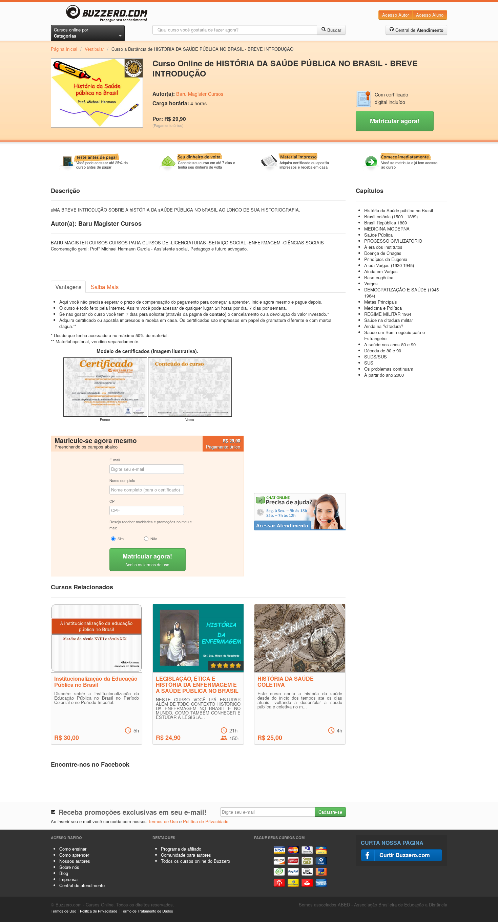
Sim (121, 538)
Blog (63, 873)
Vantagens (68, 287)
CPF (113, 501)
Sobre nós (69, 867)
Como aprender (74, 855)
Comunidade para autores (186, 855)
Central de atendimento (82, 885)
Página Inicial (64, 49)
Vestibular (94, 49)
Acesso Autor (395, 15)
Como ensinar (72, 849)
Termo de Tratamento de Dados (147, 911)
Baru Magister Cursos (199, 93)
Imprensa (68, 879)
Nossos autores (74, 861)
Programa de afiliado (181, 849)
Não (153, 538)
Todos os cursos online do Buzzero (195, 861)
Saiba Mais (105, 287)
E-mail (114, 459)
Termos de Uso (163, 821)
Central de (418, 30)
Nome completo (122, 480)
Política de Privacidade (205, 821)
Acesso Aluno (429, 15)
